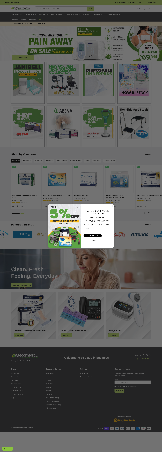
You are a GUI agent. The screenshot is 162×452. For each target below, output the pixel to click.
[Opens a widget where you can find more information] (7, 449)
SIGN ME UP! (93, 235)
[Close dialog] (112, 206)
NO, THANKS (93, 240)
